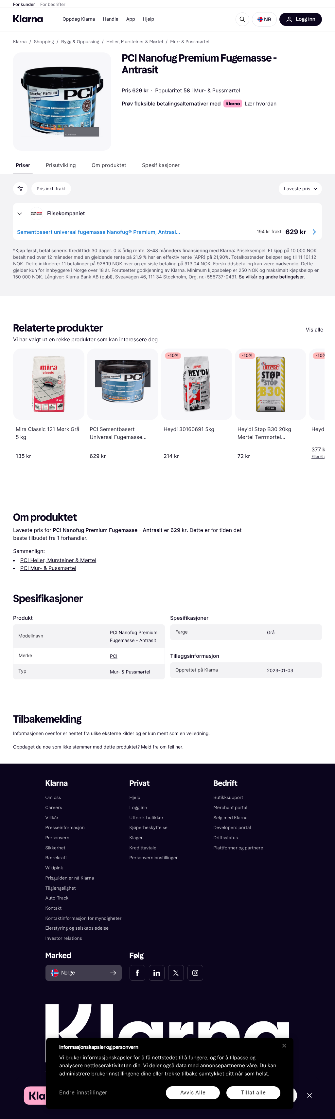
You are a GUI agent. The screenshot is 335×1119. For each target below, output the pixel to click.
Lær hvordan (260, 103)
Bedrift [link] (225, 783)
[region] (169, 1073)
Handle (110, 19)
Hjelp (148, 19)
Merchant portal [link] (230, 807)
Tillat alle (253, 1093)
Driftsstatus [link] (225, 838)
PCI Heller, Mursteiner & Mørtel (58, 560)
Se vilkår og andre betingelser (271, 277)
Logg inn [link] (138, 807)
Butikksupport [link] (228, 797)
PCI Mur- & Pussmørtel (48, 568)
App (130, 19)
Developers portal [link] (232, 827)
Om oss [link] (53, 797)
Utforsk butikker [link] (147, 818)
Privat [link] (140, 783)
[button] (264, 19)
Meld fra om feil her (161, 746)
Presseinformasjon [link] (65, 827)
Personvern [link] (57, 838)
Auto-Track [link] (57, 898)
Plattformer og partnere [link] (238, 848)
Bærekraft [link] (56, 858)
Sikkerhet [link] (55, 848)
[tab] (23, 165)
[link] (137, 973)
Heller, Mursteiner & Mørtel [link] (134, 42)
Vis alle (314, 329)
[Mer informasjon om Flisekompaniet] (19, 213)
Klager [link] (136, 838)
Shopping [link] (44, 42)
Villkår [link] (52, 818)
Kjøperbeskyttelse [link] (149, 827)
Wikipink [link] (54, 868)
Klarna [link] (19, 42)
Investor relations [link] (63, 938)
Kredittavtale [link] (143, 848)
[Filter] (20, 188)
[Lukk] (284, 1045)
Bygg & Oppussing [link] (80, 42)
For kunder (24, 4)
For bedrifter (52, 4)
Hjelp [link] (135, 797)
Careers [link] (53, 807)
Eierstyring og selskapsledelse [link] (77, 928)
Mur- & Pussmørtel (217, 90)
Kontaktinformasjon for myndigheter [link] (83, 918)
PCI (113, 656)
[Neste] (312, 403)
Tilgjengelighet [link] (60, 888)
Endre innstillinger (83, 1093)
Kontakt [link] (53, 908)
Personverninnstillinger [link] (154, 858)
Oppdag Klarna (78, 19)
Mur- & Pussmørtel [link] (189, 42)
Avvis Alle (193, 1093)
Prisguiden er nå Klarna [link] (69, 878)
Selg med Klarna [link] (230, 818)
